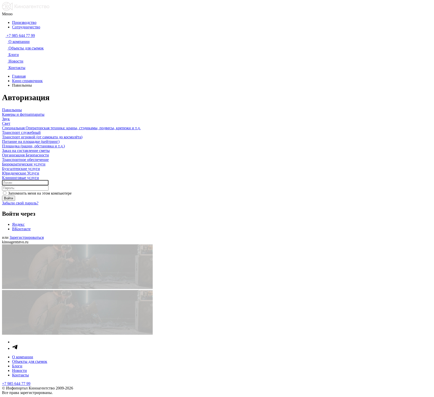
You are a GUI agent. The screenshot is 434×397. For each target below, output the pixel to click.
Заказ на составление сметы (26, 150)
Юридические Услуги (20, 173)
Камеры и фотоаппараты (23, 114)
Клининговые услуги (20, 178)
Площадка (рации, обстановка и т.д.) (33, 146)
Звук (6, 119)
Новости (19, 370)
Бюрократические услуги (23, 164)
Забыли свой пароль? (20, 203)
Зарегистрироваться (27, 237)
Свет (6, 123)
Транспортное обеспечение (25, 159)
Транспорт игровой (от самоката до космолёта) (42, 137)
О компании (22, 357)
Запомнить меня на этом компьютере (39, 193)
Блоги (17, 366)
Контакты (20, 375)
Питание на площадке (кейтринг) (31, 141)
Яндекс (18, 224)
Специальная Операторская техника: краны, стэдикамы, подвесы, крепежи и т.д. (71, 128)
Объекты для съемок (29, 361)
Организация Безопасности (25, 155)
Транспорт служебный (21, 132)
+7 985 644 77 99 (16, 383)
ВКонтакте (21, 229)
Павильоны (12, 110)
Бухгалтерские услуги (21, 168)
